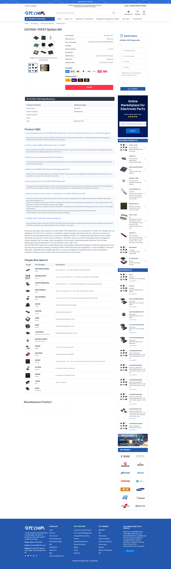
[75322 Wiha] (28, 382)
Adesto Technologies (105, 550)
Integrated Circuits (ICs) (81, 536)
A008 (37, 318)
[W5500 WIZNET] (28, 347)
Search (132, 131)
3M (100, 533)
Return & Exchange (55, 541)
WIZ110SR (38, 353)
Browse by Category (84, 19)
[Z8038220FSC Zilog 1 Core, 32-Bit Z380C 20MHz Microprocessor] (28, 277)
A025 (37, 325)
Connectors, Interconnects (82, 530)
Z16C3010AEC (40, 297)
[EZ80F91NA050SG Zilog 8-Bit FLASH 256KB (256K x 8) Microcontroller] (28, 284)
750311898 (39, 332)
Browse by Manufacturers (108, 19)
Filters (76, 550)
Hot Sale (126, 19)
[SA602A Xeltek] (28, 312)
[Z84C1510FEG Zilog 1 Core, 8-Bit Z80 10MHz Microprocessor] (28, 291)
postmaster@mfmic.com (37, 545)
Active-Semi (103, 544)
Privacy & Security (55, 539)
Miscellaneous (61, 23)
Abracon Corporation (105, 541)
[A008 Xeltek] (28, 319)
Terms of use (53, 536)
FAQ (50, 544)
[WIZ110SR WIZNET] (28, 354)
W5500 (37, 346)
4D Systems (103, 536)
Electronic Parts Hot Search (132, 527)
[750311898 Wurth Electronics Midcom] (28, 333)
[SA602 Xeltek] (28, 305)
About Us (68, 19)
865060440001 (41, 339)
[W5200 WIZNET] (28, 375)
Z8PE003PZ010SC (42, 269)
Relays (76, 547)
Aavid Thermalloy (104, 539)
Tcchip (91, 561)
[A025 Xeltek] (28, 326)
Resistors (77, 553)
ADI (100, 553)
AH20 (37, 388)
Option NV (110, 39)
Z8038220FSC (40, 276)
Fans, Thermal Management (83, 533)
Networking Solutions (47, 23)
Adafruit (101, 547)
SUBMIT (134, 89)
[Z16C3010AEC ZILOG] (28, 298)
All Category (34, 23)
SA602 (37, 304)
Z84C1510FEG (40, 290)
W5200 (37, 374)
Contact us (53, 550)
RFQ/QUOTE (137, 19)
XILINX (96, 561)
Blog (50, 553)
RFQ (90, 87)
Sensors (76, 539)
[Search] (114, 13)
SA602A (38, 311)
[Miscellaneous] (35, 407)
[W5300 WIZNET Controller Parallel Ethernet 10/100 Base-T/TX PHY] (28, 361)
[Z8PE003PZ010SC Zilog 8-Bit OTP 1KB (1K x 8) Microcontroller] (28, 270)
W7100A (38, 367)
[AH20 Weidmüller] (28, 389)
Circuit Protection (80, 544)
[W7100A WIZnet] (28, 368)
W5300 (37, 360)
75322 (37, 381)
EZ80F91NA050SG (42, 283)
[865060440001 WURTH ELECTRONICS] (28, 340)
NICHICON (102, 530)
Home (59, 19)
